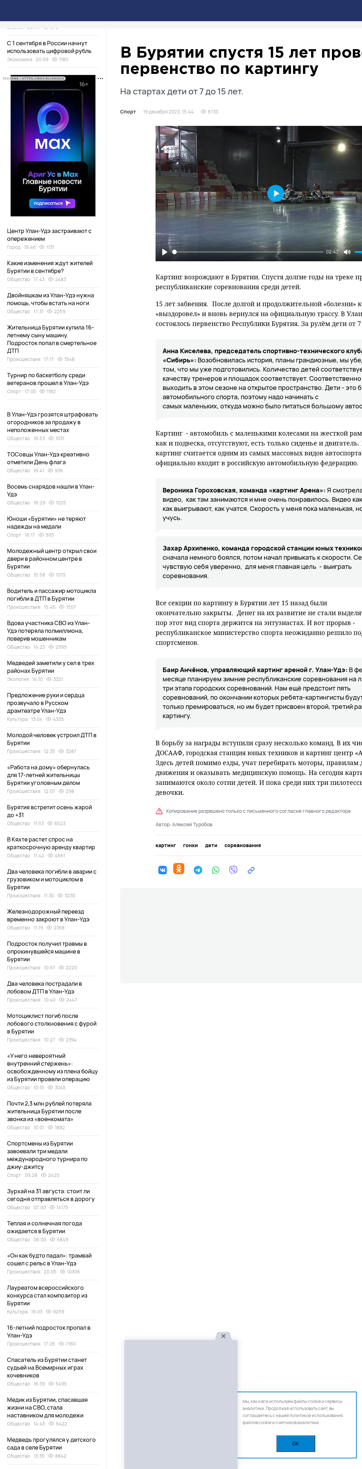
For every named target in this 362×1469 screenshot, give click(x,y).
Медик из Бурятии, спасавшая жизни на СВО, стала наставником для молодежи (47, 1407)
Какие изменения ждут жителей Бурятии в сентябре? (50, 267)
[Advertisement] (181, 1405)
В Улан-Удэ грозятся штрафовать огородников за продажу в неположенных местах (52, 422)
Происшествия (23, 359)
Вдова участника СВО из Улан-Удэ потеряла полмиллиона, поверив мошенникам (48, 630)
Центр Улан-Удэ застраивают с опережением (49, 235)
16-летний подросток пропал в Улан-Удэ (48, 1331)
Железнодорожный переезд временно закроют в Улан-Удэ (48, 915)
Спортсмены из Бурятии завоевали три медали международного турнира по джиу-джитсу (47, 1155)
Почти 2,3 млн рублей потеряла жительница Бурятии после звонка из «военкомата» (49, 1111)
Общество (18, 279)
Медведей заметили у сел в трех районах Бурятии (50, 667)
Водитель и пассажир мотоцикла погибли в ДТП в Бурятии (51, 594)
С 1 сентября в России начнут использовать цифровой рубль (49, 47)
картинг (166, 845)
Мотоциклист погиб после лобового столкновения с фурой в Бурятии (52, 1023)
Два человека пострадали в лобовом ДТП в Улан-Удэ (44, 987)
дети (211, 845)
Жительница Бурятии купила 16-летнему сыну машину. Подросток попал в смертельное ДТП (52, 339)
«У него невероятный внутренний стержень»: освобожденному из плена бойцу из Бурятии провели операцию (52, 1067)
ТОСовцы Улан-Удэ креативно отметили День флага (48, 458)
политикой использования (316, 1415)
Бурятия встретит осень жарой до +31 (49, 811)
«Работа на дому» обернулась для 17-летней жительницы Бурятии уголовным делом (48, 775)
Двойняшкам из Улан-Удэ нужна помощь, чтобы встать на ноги (50, 299)
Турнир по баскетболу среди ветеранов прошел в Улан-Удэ (48, 379)
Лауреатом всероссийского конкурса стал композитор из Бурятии (47, 1295)
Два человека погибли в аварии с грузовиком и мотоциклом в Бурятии (52, 879)
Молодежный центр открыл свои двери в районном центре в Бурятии (52, 558)
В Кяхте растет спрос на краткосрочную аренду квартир (51, 843)
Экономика (19, 59)
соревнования (242, 845)
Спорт (128, 112)
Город (14, 247)
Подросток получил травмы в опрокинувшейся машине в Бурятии (47, 951)
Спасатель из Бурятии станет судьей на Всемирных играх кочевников (47, 1367)
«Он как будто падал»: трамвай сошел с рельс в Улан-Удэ (49, 1259)
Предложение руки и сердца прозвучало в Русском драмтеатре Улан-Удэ (45, 703)
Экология (18, 679)
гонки (190, 845)
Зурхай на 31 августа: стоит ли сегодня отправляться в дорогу (51, 1195)
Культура (17, 719)
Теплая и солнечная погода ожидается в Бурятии (44, 1227)
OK (295, 1443)
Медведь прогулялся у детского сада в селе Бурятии (51, 1443)
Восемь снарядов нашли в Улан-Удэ (51, 490)
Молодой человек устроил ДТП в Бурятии (52, 739)
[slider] (247, 252)
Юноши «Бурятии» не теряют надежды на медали (46, 522)
